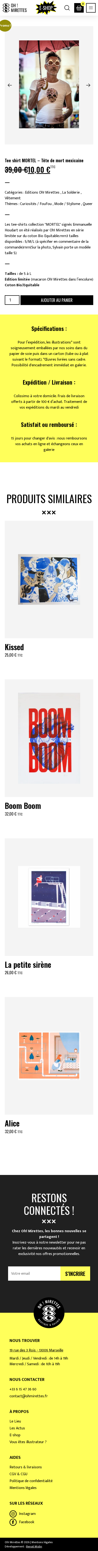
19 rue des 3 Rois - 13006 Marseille (36, 1350)
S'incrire (75, 1273)
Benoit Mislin (34, 1546)
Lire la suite (49, 825)
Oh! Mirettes (14, 8)
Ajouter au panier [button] (49, 666)
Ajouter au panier (57, 300)
